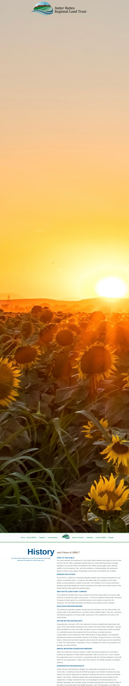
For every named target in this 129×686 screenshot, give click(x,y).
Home (23, 537)
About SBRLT (31, 537)
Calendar (89, 537)
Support (42, 537)
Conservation (52, 537)
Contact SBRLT (101, 537)
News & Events (77, 537)
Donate (110, 537)
